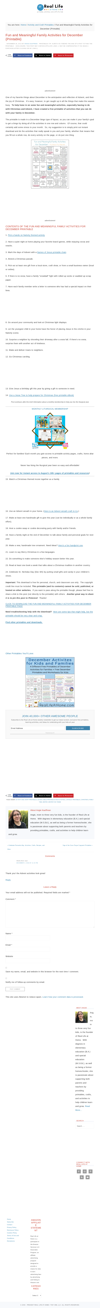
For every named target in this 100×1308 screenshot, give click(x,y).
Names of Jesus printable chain (51, 252)
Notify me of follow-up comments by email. (25, 982)
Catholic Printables (73, 799)
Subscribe (78, 728)
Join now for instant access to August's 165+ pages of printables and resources (49, 473)
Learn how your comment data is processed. (63, 997)
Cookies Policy (12, 1233)
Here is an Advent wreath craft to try (61, 511)
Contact (9, 1224)
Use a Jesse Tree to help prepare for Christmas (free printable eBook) (41, 395)
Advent (40, 799)
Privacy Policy (11, 1227)
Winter (45, 802)
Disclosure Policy (12, 1230)
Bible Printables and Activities (54, 799)
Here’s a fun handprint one (70, 545)
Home (9, 1219)
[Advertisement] (50, 75)
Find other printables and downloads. (24, 622)
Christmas (84, 799)
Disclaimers (11, 1241)
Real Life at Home (50, 8)
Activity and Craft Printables (26, 799)
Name (9, 933)
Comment (11, 899)
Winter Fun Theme (54, 802)
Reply (8, 880)
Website (9, 956)
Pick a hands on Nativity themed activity (26, 235)
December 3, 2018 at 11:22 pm (27, 862)
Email (9, 945)
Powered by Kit (50, 733)
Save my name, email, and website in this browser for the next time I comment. (42, 972)
